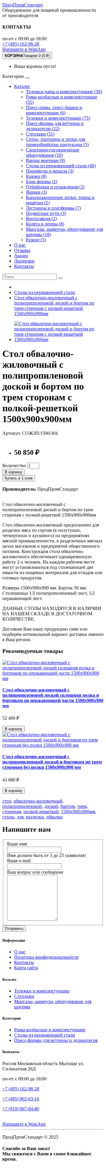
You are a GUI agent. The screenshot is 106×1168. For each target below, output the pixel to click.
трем (82, 806)
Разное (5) (36, 239)
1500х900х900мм (78, 811)
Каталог (22, 86)
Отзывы (22, 250)
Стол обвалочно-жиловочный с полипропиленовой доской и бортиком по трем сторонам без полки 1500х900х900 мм (52, 762)
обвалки (54, 816)
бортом (67, 806)
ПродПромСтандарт (22, 4)
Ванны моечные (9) (45, 160)
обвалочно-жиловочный (38, 800)
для (20, 816)
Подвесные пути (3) (46, 213)
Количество (14, 465)
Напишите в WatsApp (24, 49)
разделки (35, 816)
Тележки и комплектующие (41, 990)
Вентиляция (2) (41, 218)
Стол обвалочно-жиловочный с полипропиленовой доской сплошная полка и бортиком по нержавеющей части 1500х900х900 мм (52, 697)
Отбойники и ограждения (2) (55, 186)
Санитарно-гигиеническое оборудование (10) (52, 152)
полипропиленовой (22, 806)
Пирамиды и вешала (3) (50, 170)
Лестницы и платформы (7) (53, 207)
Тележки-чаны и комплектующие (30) (64, 91)
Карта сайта (26, 967)
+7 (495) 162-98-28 (20, 43)
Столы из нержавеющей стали (44, 1034)
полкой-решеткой (41, 811)
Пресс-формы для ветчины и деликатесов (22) (55, 126)
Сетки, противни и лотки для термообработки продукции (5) (57, 142)
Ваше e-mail (19, 860)
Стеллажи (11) (40, 133)
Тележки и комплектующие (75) (58, 118)
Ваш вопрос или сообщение (35, 872)
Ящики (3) (36, 192)
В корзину (13, 472)
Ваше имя (17, 843)
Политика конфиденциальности (46, 957)
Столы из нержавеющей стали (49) (61, 165)
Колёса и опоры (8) (45, 223)
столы (8, 816)
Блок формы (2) (41, 181)
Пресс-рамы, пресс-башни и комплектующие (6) (54, 110)
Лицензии (24, 260)
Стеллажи (24, 996)
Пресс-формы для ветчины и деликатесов (56, 1040)
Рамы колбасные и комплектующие (49, 1029)
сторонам (11, 811)
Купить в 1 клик (19, 478)
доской (51, 806)
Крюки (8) (36, 176)
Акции (21, 255)
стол (6, 800)
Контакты (24, 266)
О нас (20, 245)
